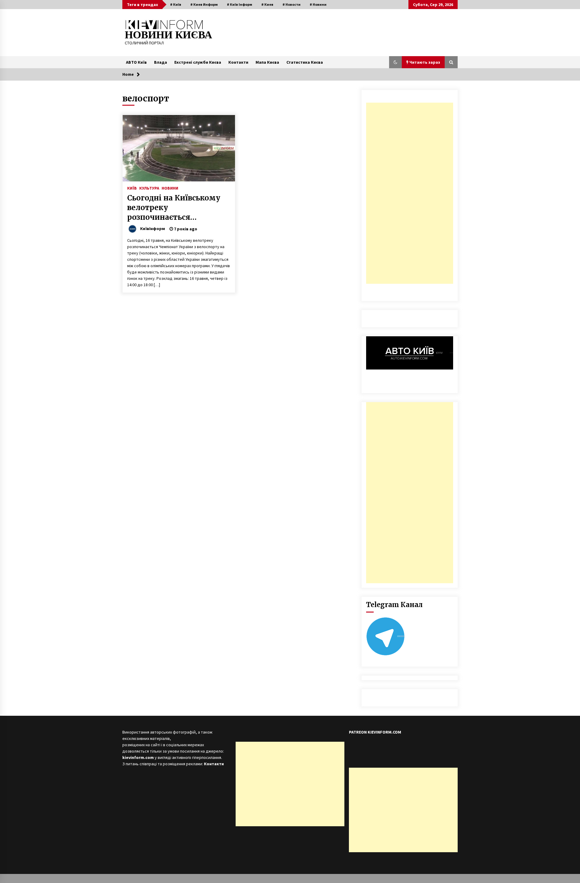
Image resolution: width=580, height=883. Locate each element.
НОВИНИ (170, 187)
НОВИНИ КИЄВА (168, 35)
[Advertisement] (409, 193)
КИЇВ (132, 187)
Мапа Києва (267, 62)
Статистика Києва (304, 62)
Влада (160, 62)
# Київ (175, 4)
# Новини (318, 4)
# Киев (267, 4)
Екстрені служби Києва (197, 62)
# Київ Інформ (239, 4)
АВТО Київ (136, 62)
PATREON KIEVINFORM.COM (375, 732)
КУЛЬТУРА (149, 187)
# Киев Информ (204, 4)
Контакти (238, 62)
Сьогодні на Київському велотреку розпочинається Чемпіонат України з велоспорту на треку (173, 207)
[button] (395, 62)
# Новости (291, 4)
